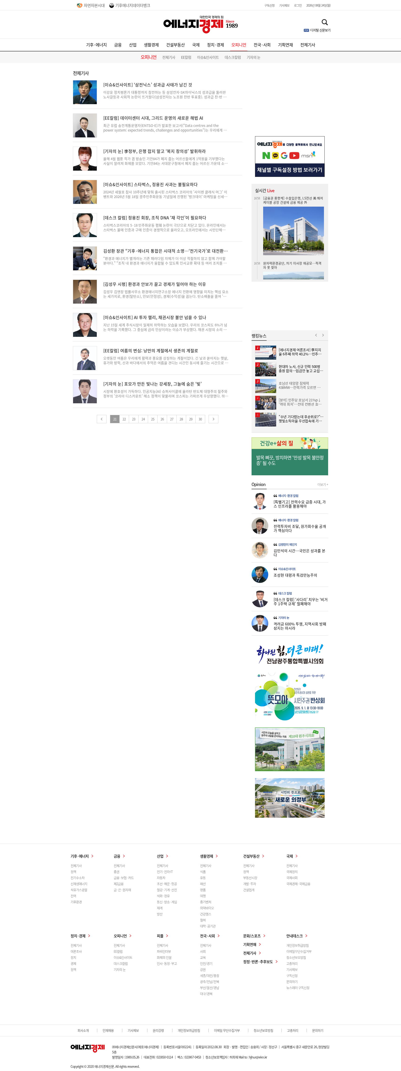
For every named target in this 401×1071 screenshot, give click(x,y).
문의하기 (292, 981)
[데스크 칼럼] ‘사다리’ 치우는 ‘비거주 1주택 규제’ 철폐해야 (301, 601)
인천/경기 (206, 963)
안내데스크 (294, 936)
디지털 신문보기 (320, 30)
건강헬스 (205, 914)
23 (133, 419)
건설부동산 (175, 45)
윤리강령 (158, 1030)
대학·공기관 (208, 926)
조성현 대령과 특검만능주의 (295, 575)
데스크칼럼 (233, 57)
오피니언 (238, 45)
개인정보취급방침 (297, 945)
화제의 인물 (164, 957)
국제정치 (292, 871)
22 (124, 419)
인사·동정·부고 (167, 963)
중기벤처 (205, 901)
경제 (73, 963)
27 (171, 419)
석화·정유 (163, 895)
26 (162, 419)
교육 (203, 957)
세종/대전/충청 (209, 975)
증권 (116, 871)
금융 (118, 45)
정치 (73, 957)
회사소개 (83, 1030)
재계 (159, 908)
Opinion (258, 484)
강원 (203, 969)
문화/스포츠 (252, 936)
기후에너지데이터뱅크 (132, 5)
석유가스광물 (79, 889)
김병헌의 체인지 (287, 544)
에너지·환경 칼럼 (288, 496)
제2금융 (118, 883)
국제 (196, 45)
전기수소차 (77, 877)
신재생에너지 (79, 883)
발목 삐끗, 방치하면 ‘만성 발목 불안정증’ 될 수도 (289, 460)
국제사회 (292, 877)
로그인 (298, 5)
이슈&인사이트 (208, 57)
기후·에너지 (96, 45)
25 (152, 419)
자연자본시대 (94, 5)
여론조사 (76, 951)
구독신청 (269, 5)
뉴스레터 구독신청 (297, 987)
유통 (203, 877)
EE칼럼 (186, 57)
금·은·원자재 (122, 889)
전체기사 (307, 45)
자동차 (161, 877)
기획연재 (285, 45)
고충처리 (292, 963)
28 (181, 419)
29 (190, 419)
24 (143, 419)
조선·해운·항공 (167, 883)
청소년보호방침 (296, 957)
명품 (203, 889)
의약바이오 (207, 908)
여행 (203, 895)
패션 (203, 883)
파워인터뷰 (164, 951)
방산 (159, 914)
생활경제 (151, 45)
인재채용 (108, 1030)
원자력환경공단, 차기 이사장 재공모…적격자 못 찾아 (292, 200)
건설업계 (248, 889)
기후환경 (76, 901)
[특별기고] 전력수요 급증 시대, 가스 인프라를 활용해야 (300, 504)
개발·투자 (249, 883)
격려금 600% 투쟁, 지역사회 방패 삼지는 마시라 (300, 626)
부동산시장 (250, 877)
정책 (73, 871)
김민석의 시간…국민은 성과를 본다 (299, 553)
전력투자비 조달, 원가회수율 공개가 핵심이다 (300, 528)
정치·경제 (215, 45)
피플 (160, 936)
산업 (132, 45)
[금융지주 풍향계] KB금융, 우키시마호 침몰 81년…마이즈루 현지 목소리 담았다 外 (293, 259)
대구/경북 (206, 993)
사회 (203, 951)
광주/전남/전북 (209, 981)
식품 (203, 871)
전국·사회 (262, 45)
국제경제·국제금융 (298, 883)
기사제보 (284, 5)
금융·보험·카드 (124, 877)
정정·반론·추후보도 (258, 961)
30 (200, 419)
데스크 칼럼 (285, 593)
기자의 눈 (253, 57)
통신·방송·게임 (167, 901)
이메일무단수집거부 (298, 951)
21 (114, 419)
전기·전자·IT (165, 871)
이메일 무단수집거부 (227, 1030)
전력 (73, 895)
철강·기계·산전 (167, 889)
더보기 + (322, 484)
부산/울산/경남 (209, 987)
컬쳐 (203, 920)
